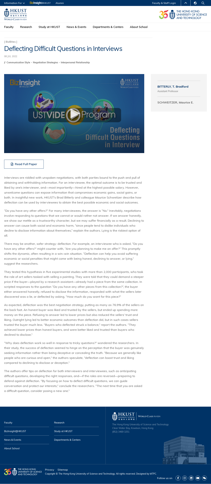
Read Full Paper (26, 164)
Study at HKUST (49, 27)
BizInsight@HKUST (15, 431)
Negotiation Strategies (46, 62)
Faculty (9, 27)
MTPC (153, 473)
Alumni (60, 3)
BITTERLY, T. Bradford (172, 86)
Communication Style (19, 62)
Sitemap (63, 469)
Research (26, 27)
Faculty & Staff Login (164, 3)
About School (139, 27)
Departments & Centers (108, 27)
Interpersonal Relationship (75, 62)
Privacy (49, 469)
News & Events (76, 27)
